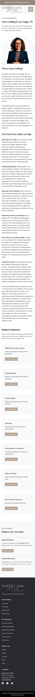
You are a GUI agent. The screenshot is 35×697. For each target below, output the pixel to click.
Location (5, 669)
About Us (5, 646)
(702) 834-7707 (6, 680)
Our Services (7, 619)
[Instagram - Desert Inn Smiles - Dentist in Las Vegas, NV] (7, 683)
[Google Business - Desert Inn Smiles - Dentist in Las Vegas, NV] (12, 683)
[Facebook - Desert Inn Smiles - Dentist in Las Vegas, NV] (3, 683)
